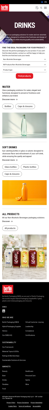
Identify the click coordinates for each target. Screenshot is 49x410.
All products (10, 228)
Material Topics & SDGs (10, 351)
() (44, 2)
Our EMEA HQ (7, 335)
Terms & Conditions (25, 406)
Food (4, 389)
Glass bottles (11, 167)
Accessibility (37, 406)
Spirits (27, 380)
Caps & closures (25, 106)
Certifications (30, 335)
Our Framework (7, 347)
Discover (6, 221)
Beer (4, 376)
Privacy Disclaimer (23, 402)
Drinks (4, 380)
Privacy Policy (11, 402)
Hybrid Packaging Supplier (11, 326)
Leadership (29, 326)
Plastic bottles (29, 167)
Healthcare (29, 371)
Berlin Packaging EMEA (10, 322)
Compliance (29, 331)
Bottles (8, 106)
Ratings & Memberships (10, 356)
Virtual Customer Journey (34, 322)
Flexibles (5, 384)
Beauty (4, 371)
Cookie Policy (12, 406)
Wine (27, 384)
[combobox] (24, 59)
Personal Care (30, 376)
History (4, 331)
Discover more (8, 99)
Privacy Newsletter (36, 402)
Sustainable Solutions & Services (14, 360)
